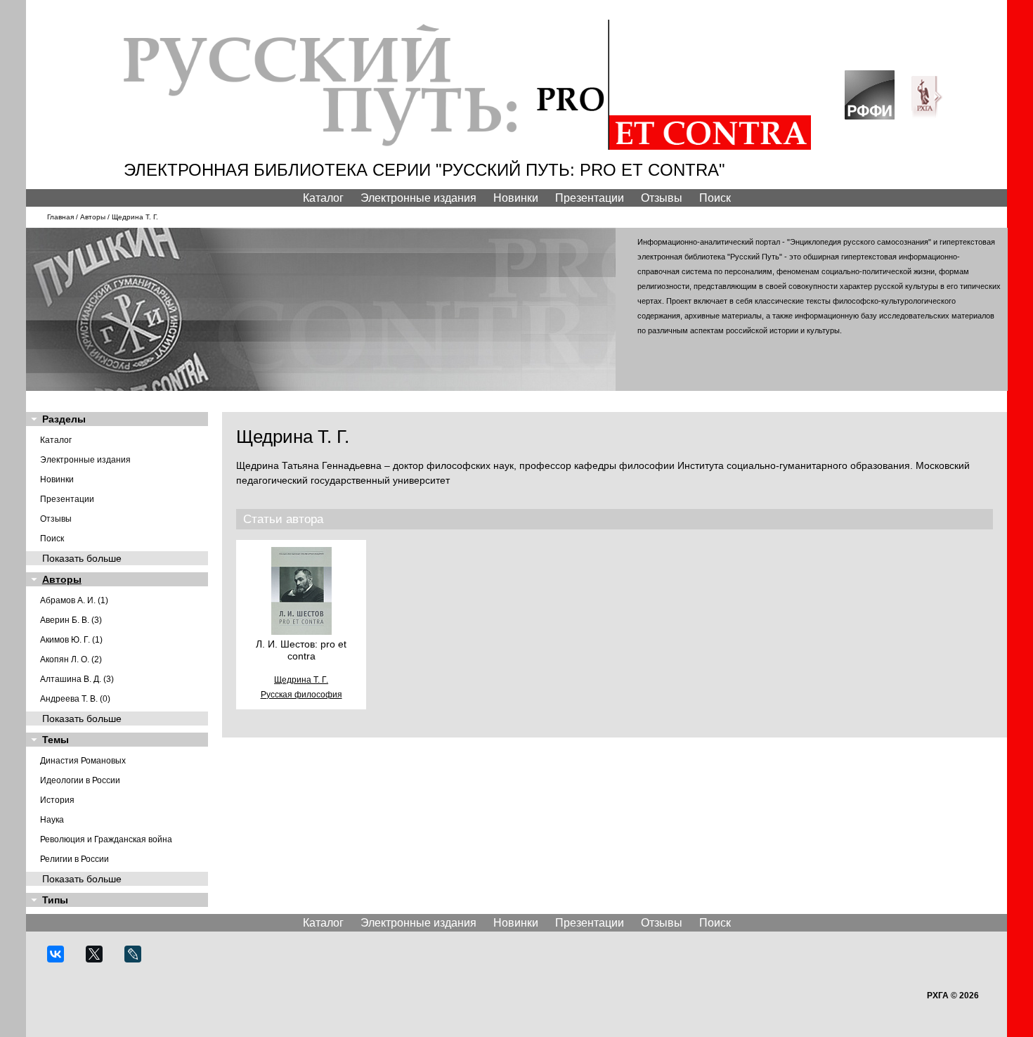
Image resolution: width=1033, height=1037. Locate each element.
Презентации (589, 198)
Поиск (715, 198)
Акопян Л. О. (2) (71, 659)
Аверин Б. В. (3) (71, 620)
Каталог (323, 198)
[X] (100, 960)
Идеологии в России (80, 780)
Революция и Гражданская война (106, 839)
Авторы (92, 217)
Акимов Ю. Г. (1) (71, 640)
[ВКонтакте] (61, 960)
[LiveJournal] (138, 960)
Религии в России (74, 859)
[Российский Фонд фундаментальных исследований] (877, 116)
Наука (52, 820)
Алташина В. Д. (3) (77, 679)
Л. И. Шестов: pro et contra (301, 650)
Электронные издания (418, 198)
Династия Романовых (83, 761)
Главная (60, 217)
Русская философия (301, 695)
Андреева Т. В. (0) (75, 699)
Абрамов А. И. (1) (74, 600)
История (57, 800)
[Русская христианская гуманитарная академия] (934, 116)
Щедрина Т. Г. (301, 680)
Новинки (515, 198)
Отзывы (661, 198)
